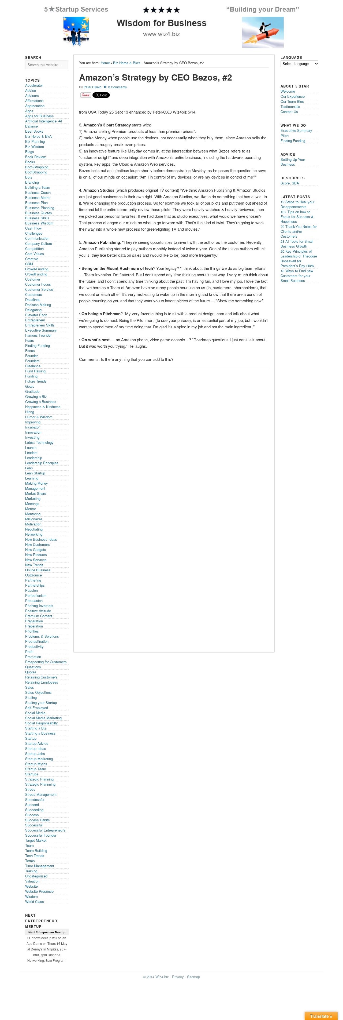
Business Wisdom (39, 223)
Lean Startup (35, 472)
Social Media (35, 712)
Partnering (33, 580)
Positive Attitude (38, 610)
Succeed (32, 804)
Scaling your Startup (41, 702)
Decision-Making (38, 304)
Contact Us (289, 111)
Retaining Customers (41, 677)
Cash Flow (33, 228)
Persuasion (34, 600)
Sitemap (193, 976)
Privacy (178, 976)
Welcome (288, 91)
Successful (34, 824)
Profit (29, 651)
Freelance (32, 365)
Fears (29, 340)
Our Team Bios (292, 101)
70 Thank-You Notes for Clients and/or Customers (299, 231)
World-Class (34, 901)
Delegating (33, 309)
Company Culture (38, 243)
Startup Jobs (35, 753)
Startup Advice (36, 743)
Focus (30, 350)
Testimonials (290, 106)
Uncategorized (36, 876)
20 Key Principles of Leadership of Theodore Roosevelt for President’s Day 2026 (299, 258)
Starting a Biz (35, 728)
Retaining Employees (41, 682)
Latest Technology (39, 442)
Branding (32, 182)
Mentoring (32, 513)
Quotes (30, 671)
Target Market (36, 840)
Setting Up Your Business (293, 162)
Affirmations (34, 100)
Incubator (32, 427)
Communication (37, 238)
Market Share (35, 493)
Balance (31, 126)
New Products (36, 554)
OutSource (33, 575)
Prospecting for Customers (46, 661)
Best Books (34, 131)
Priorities (32, 631)
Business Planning (39, 207)
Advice (30, 90)
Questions (33, 666)
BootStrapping (36, 172)
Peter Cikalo (93, 87)
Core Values (34, 253)
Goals (29, 386)
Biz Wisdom (34, 146)
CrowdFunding (36, 274)
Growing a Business (40, 401)
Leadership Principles (41, 462)
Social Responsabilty (41, 722)
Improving (32, 421)
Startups (31, 773)
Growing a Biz (36, 396)
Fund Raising (35, 370)
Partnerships (35, 585)
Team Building (36, 850)
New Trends (34, 564)
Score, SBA (290, 183)
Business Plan (36, 202)
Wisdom (31, 896)
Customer (32, 279)
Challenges (33, 233)
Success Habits (37, 819)
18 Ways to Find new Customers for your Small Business (297, 275)
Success (32, 814)
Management (35, 488)
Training (31, 870)
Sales (29, 687)
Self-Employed (36, 707)
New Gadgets (35, 549)
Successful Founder (40, 835)
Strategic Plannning (40, 784)
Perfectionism (36, 595)
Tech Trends (34, 855)
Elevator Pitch (36, 314)
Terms (30, 860)
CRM (29, 263)
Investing (32, 437)
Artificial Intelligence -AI (43, 121)
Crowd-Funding (36, 268)
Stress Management (41, 794)
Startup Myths (36, 763)
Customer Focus (38, 284)
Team (29, 845)
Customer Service (39, 289)
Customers (33, 294)
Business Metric (37, 197)
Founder (31, 355)
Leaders (31, 452)
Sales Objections (38, 692)
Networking (33, 534)
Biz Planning (35, 141)
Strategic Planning (39, 779)
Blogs (29, 151)
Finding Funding (37, 345)
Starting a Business (40, 733)
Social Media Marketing (43, 717)
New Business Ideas (41, 539)
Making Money (36, 483)
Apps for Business (39, 115)
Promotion (33, 656)
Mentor (30, 508)
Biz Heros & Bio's (126, 62)
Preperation (34, 626)
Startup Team (35, 768)
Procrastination (37, 641)
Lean (29, 467)
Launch (30, 447)
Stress (30, 789)
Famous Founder (38, 335)
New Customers (37, 544)
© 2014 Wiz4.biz (156, 976)
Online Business (38, 569)
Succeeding (34, 809)
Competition (34, 248)
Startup (30, 738)
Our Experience (293, 96)
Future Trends (36, 381)
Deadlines (32, 299)
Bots (28, 177)
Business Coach (38, 192)
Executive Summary (41, 330)
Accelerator (34, 85)
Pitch (285, 135)
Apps (29, 110)
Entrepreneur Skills (40, 325)
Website (31, 886)
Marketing (32, 498)
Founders (32, 360)
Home (105, 62)
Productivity (34, 646)
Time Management (39, 865)
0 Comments (117, 87)
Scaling (31, 697)
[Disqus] (174, 439)
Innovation (33, 432)
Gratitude (32, 391)
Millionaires (34, 518)
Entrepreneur (35, 319)
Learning (31, 478)
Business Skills (37, 217)
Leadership (33, 457)
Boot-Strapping (36, 166)
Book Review (35, 156)
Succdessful (34, 799)
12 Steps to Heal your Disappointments (297, 204)
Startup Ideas (35, 748)
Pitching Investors (39, 605)
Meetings (32, 503)
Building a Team (37, 187)
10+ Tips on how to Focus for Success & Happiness (297, 216)
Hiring (29, 411)
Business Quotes (38, 212)
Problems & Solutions (42, 636)
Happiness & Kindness (43, 406)
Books (30, 161)
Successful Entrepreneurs (45, 830)
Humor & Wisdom (39, 416)
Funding (31, 376)
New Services (36, 559)
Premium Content (38, 615)
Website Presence (39, 891)
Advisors (32, 95)
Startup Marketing (39, 758)
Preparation (34, 620)
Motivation (33, 524)
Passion (31, 590)
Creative (31, 258)
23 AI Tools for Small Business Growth (297, 244)
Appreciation (34, 105)
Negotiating (34, 529)
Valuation (32, 881)
